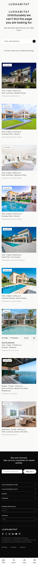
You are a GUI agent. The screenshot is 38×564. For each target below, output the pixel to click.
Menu (34, 562)
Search (14, 562)
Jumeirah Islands (8, 298)
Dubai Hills (6, 257)
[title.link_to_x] (3, 534)
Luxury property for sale (10, 484)
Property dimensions (9, 506)
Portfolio (13, 547)
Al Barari (5, 347)
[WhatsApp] (34, 338)
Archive (22, 547)
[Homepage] (19, 4)
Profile (24, 562)
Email (26, 338)
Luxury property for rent (10, 489)
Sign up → (30, 471)
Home (3, 562)
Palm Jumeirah (7, 93)
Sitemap (4, 547)
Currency (5, 515)
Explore (4, 493)
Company (5, 498)
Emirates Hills (7, 134)
